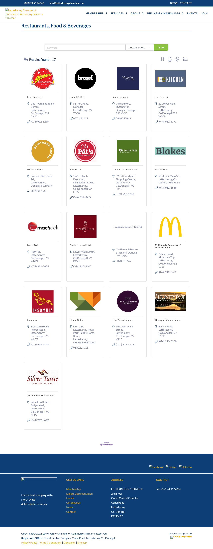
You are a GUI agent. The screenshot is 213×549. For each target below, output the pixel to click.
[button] (26, 59)
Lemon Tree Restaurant (125, 169)
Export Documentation (79, 493)
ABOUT (135, 13)
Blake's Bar (161, 169)
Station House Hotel (80, 245)
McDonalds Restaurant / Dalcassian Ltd (168, 246)
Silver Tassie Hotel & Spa (40, 395)
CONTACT (186, 3)
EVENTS (192, 13)
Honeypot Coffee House (167, 320)
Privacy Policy (29, 542)
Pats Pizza (75, 169)
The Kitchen (161, 97)
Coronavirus (73, 502)
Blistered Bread (35, 169)
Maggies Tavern (120, 97)
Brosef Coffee (77, 97)
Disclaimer (69, 542)
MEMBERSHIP (95, 13)
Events (70, 498)
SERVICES (117, 13)
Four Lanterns (34, 97)
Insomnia (32, 320)
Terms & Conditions (50, 542)
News (69, 507)
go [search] (162, 47)
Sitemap (82, 542)
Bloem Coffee (77, 320)
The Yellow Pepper (122, 320)
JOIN (204, 13)
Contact (71, 511)
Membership (73, 489)
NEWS (173, 3)
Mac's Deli (32, 245)
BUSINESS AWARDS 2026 (163, 13)
